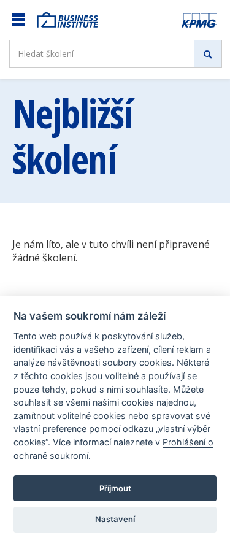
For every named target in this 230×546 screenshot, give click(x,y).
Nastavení (115, 519)
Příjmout (115, 488)
